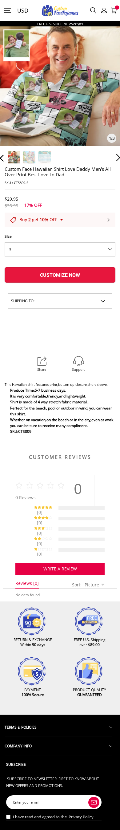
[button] (14, 94)
